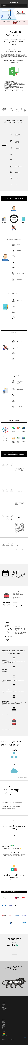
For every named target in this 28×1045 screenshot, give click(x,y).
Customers (3, 1026)
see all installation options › (22, 777)
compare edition (14, 21)
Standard (3, 1001)
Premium (3, 1003)
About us (3, 1025)
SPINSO (4, 1036)
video (24, 21)
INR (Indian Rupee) (4, 1008)
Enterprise (3, 1004)
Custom (3, 1005)
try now (15, 23)
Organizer (3, 1022)
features (8, 21)
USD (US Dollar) (4, 1009)
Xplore (3, 1021)
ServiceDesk (3, 1019)
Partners (3, 1028)
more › (25, 610)
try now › (25, 812)
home (4, 21)
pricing (20, 21)
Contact (3, 1027)
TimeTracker (3, 1020)
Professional (3, 1002)
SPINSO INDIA (14, 2)
